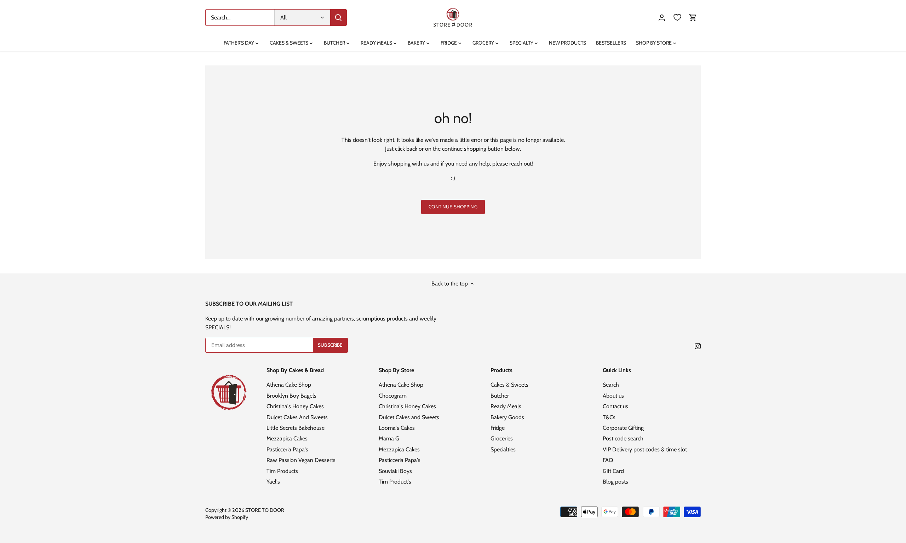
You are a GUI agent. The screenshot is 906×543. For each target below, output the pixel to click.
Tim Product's (395, 481)
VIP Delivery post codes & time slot (645, 449)
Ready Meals (506, 406)
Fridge (498, 427)
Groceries (502, 438)
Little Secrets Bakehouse (295, 427)
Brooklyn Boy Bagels (291, 395)
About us (613, 395)
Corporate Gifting (623, 427)
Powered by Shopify (226, 517)
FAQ (608, 460)
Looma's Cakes (397, 427)
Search (611, 384)
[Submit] (338, 17)
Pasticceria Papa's (287, 449)
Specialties (503, 449)
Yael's (273, 481)
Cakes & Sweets (509, 384)
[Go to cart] (693, 17)
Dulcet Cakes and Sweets (409, 417)
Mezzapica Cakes (287, 438)
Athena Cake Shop (288, 384)
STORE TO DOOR (264, 510)
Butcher (500, 395)
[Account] (662, 17)
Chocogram (393, 395)
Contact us (615, 406)
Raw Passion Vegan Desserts (301, 460)
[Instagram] (698, 346)
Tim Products (282, 471)
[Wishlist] (677, 17)
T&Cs (609, 417)
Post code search (623, 438)
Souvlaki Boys (395, 471)
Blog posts (615, 481)
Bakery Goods (507, 417)
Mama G (389, 438)
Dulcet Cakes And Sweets (297, 417)
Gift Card (613, 471)
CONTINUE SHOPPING (453, 206)
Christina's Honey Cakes (295, 406)
